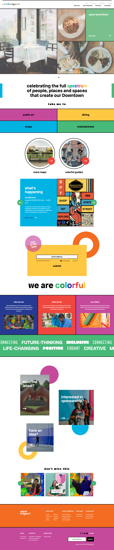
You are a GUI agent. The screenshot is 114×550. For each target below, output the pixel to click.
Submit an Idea (89, 516)
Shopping (55, 518)
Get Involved (89, 518)
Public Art (55, 514)
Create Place (107, 5)
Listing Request (89, 514)
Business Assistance (34, 538)
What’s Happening (87, 5)
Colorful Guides (66, 520)
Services (55, 516)
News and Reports (33, 540)
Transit (55, 520)
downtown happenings (65, 260)
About (86, 3)
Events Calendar (66, 514)
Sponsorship (102, 3)
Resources (93, 3)
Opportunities (47, 536)
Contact (110, 3)
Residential (79, 514)
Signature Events (66, 516)
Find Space (98, 5)
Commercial (79, 516)
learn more (29, 218)
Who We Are (23, 536)
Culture (48, 518)
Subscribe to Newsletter (35, 536)
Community (49, 516)
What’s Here (77, 5)
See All (47, 514)
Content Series (66, 518)
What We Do (23, 538)
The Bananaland (90, 544)
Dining (47, 520)
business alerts (74, 260)
